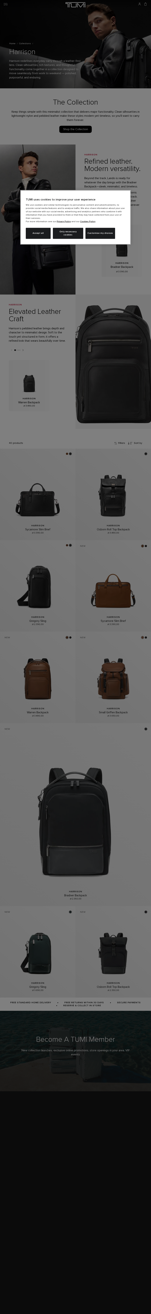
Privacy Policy (64, 222)
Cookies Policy (87, 222)
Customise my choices (100, 233)
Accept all (38, 233)
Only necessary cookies (68, 233)
